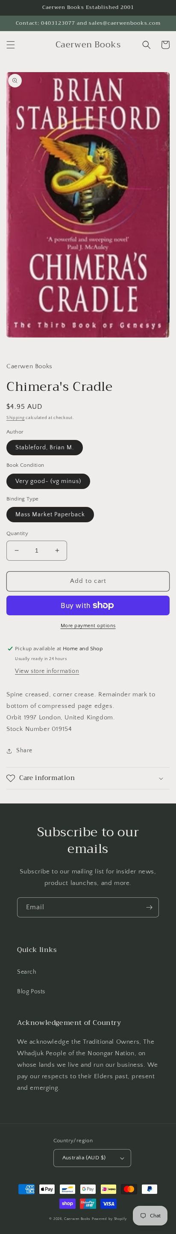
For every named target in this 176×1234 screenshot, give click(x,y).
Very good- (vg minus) (48, 481)
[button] (10, 44)
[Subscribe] (149, 907)
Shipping (15, 418)
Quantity (17, 533)
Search (27, 972)
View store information (47, 671)
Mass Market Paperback (50, 514)
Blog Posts (31, 991)
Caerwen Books (77, 1219)
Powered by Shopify (109, 1219)
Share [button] (24, 750)
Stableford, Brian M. (44, 447)
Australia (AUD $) (84, 1158)
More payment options (88, 626)
